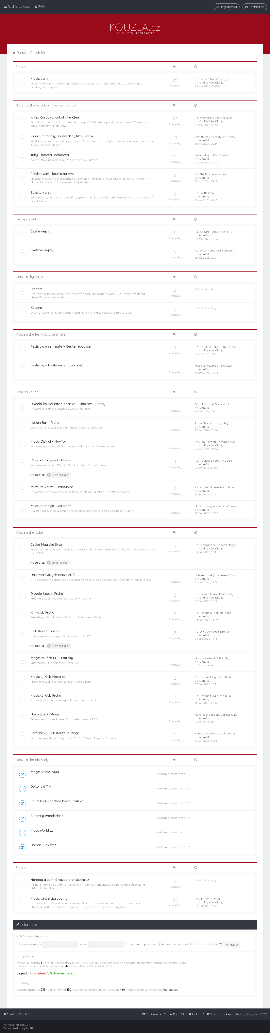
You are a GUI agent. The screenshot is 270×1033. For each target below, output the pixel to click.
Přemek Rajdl (60, 475)
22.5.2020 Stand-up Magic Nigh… (216, 442)
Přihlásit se (24, 936)
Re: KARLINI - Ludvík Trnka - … (213, 231)
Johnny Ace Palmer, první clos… (215, 136)
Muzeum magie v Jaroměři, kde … (216, 506)
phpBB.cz (30, 1028)
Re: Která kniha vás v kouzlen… (214, 118)
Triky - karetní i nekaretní (49, 155)
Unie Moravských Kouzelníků (52, 575)
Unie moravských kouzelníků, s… (215, 575)
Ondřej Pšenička (209, 82)
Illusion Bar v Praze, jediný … (213, 423)
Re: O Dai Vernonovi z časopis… (215, 250)
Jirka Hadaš (59, 562)
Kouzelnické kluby (29, 532)
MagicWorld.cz (41, 830)
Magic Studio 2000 (44, 772)
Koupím (36, 307)
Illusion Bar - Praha (44, 422)
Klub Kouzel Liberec (45, 631)
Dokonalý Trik (41, 786)
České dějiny (40, 231)
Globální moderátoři (63, 973)
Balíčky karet (40, 192)
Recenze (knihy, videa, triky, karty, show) (46, 105)
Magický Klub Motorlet (47, 676)
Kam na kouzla (27, 392)
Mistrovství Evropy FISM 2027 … (215, 365)
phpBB (24, 1024)
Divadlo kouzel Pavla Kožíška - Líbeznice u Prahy (67, 404)
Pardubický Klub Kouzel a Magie (55, 733)
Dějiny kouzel (26, 219)
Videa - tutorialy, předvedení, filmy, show (61, 136)
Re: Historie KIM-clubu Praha (213, 613)
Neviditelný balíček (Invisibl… (213, 155)
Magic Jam (39, 78)
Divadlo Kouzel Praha (46, 593)
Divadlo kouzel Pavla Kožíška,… (215, 404)
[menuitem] (40, 6)
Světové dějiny (41, 250)
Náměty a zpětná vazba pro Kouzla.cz (59, 879)
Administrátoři (39, 973)
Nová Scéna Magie (45, 714)
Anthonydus (170, 989)
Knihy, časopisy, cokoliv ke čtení (54, 117)
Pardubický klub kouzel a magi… (216, 733)
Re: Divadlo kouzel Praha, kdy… (215, 594)
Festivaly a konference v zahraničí (56, 365)
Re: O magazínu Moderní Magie (215, 545)
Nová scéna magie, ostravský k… (216, 714)
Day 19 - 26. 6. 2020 (207, 899)
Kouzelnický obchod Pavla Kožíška (56, 801)
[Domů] (135, 29)
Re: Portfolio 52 (204, 193)
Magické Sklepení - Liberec (51, 460)
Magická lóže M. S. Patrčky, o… (214, 658)
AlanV (203, 140)
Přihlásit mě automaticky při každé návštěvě (189, 944)
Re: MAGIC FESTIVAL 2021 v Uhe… (216, 347)
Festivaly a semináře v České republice (60, 346)
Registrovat (43, 936)
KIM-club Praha (42, 612)
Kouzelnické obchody (32, 760)
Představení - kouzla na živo (52, 174)
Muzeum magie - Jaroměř (50, 506)
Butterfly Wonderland (46, 816)
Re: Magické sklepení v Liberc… (214, 460)
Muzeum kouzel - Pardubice (51, 487)
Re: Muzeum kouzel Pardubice (214, 487)
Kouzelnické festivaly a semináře (40, 334)
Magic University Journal (49, 898)
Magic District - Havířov (48, 441)
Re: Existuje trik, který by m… (213, 79)
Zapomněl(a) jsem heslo (142, 944)
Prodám (36, 289)
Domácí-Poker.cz (43, 845)
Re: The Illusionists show (210, 174)
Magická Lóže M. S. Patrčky (51, 658)
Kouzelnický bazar (29, 277)
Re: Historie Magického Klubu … (215, 677)
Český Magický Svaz (46, 544)
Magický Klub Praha (45, 695)
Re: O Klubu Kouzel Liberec (212, 631)
